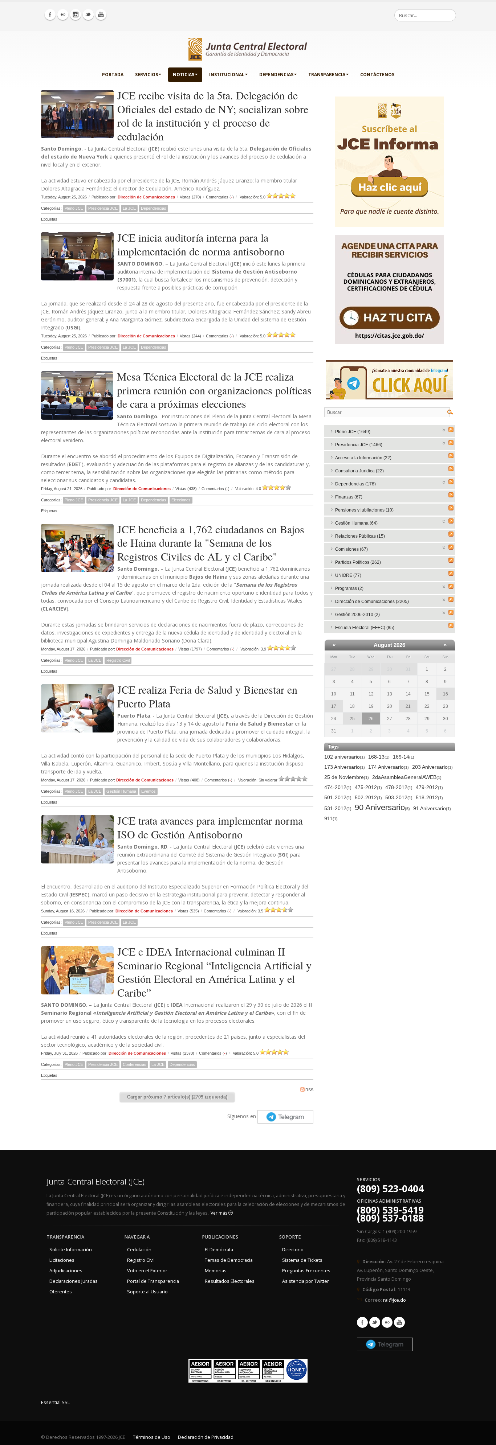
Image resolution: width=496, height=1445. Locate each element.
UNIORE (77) (348, 575)
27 (333, 669)
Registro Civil (118, 660)
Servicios (146, 74)
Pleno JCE (74, 208)
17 (333, 706)
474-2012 (337, 787)
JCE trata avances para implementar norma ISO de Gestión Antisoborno (210, 827)
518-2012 (429, 797)
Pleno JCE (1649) (352, 431)
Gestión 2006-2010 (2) (357, 614)
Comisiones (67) (351, 549)
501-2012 (337, 797)
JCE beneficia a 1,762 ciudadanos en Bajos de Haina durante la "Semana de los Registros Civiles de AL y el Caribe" (210, 542)
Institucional (226, 74)
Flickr (387, 1322)
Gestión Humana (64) (356, 523)
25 (352, 718)
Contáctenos (377, 74)
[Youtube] (100, 14)
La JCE (129, 208)
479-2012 (429, 787)
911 (331, 818)
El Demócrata (219, 1250)
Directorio (293, 1250)
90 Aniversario (382, 808)
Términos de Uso (151, 1437)
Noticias (183, 74)
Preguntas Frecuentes (306, 1271)
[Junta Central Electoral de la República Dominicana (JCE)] (248, 48)
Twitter (374, 1322)
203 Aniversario (432, 767)
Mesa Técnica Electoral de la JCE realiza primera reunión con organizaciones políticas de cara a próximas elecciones (214, 390)
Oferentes (60, 1292)
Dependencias (276, 74)
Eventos (148, 791)
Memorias (216, 1271)
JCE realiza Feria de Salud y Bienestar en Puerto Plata (207, 696)
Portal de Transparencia (153, 1281)
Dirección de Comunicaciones (146, 197)
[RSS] (451, 429)
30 (389, 669)
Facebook (362, 1322)
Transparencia (326, 74)
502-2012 (368, 797)
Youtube (399, 1322)
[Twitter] (88, 14)
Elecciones (181, 500)
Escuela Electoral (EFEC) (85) (364, 627)
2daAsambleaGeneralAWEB (407, 777)
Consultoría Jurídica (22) (359, 470)
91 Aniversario (432, 808)
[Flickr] (62, 14)
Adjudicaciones (65, 1271)
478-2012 (398, 787)
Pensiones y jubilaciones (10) (364, 510)
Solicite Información (70, 1250)
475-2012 (368, 787)
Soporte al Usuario (147, 1292)
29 (371, 669)
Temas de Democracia (229, 1260)
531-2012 (337, 808)
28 (352, 669)
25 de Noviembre (346, 777)
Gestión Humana (121, 791)
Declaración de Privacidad (205, 1437)
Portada (112, 74)
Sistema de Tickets (302, 1260)
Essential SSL (55, 1402)
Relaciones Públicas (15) (360, 536)
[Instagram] (75, 14)
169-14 (403, 757)
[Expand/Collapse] (444, 429)
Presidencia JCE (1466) (358, 444)
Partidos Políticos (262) (358, 562)
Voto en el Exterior (147, 1271)
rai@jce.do (394, 1300)
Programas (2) (349, 588)
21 (408, 706)
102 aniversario (344, 757)
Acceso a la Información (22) (363, 457)
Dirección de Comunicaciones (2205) (372, 601)
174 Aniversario (388, 767)
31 (408, 669)
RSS (309, 1090)
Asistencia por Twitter (305, 1281)
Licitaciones (61, 1260)
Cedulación (139, 1250)
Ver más (219, 1213)
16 (445, 694)
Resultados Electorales (230, 1281)
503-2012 (398, 797)
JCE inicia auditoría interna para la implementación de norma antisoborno (201, 244)
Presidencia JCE (103, 208)
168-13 (379, 757)
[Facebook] (50, 14)
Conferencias (134, 1064)
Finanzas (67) (348, 497)
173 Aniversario (344, 767)
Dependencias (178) (355, 484)
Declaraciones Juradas (73, 1281)
